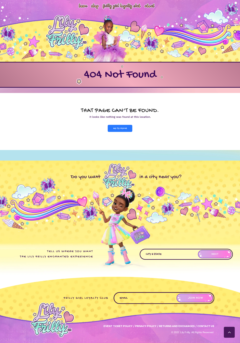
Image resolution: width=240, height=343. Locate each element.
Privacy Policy (145, 326)
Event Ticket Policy (117, 326)
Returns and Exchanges (177, 326)
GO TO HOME (120, 128)
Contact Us (205, 326)
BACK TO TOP (229, 332)
